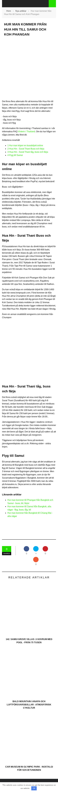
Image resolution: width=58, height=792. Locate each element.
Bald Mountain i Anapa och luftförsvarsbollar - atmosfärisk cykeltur (29, 704)
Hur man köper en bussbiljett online (25, 145)
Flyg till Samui (15, 155)
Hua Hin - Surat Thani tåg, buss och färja (27, 152)
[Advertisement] (29, 70)
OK (34, 788)
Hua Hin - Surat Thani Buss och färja (25, 149)
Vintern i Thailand (26, 131)
